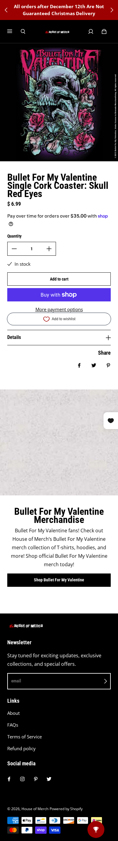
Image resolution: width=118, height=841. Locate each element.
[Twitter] (49, 779)
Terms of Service (24, 737)
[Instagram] (22, 779)
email (16, 681)
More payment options (59, 309)
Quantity (14, 236)
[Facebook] (9, 779)
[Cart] (104, 31)
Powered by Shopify (66, 808)
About (13, 713)
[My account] (90, 31)
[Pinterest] (35, 779)
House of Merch (34, 808)
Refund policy (21, 748)
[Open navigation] (14, 31)
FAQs (12, 725)
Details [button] (14, 337)
